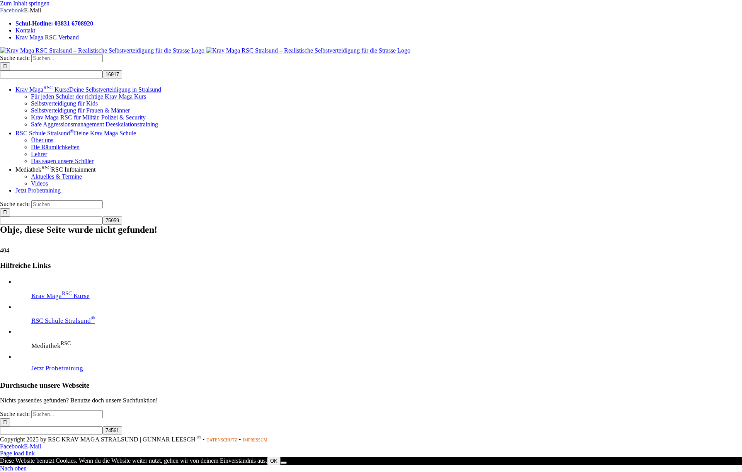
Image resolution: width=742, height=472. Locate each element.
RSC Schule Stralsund (63, 320)
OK (273, 461)
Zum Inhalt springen (24, 3)
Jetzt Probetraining (57, 368)
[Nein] (284, 463)
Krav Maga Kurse (60, 296)
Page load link (17, 453)
